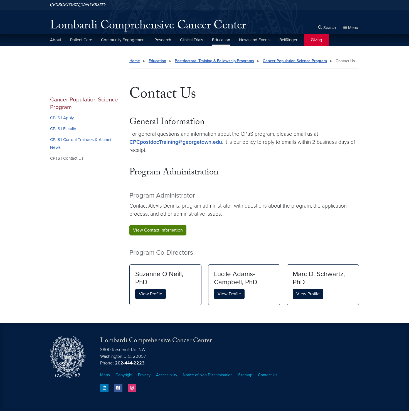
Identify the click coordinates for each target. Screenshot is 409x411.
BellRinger (288, 39)
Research (162, 39)
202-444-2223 (129, 363)
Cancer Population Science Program (84, 103)
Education (221, 39)
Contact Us (267, 375)
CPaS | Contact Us (66, 158)
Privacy (144, 375)
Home (134, 61)
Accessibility (166, 375)
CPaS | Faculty (63, 128)
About (55, 39)
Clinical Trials (191, 39)
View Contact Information (158, 230)
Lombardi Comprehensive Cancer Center (148, 27)
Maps (105, 375)
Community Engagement (123, 39)
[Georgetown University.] (78, 5)
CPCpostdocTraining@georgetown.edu (175, 142)
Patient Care (81, 39)
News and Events (254, 39)
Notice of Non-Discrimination (208, 375)
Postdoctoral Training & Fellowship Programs (214, 61)
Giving (316, 39)
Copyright (123, 375)
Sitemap (245, 375)
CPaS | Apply (62, 117)
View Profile (150, 294)
